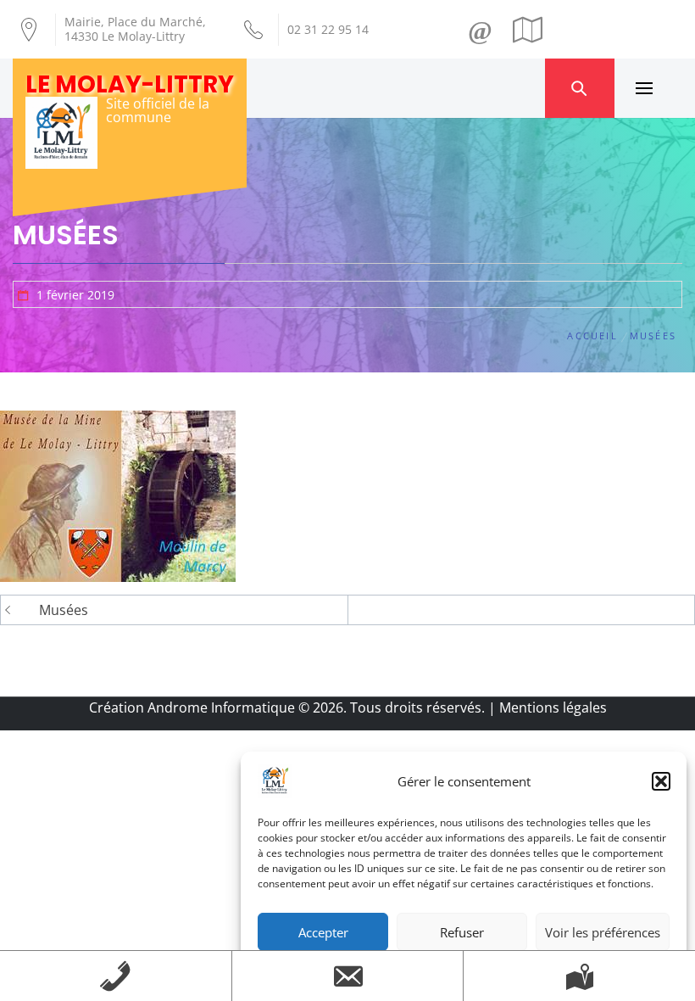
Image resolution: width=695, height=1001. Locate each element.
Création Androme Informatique (192, 707)
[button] (661, 781)
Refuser (462, 932)
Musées (63, 610)
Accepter (323, 932)
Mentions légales (553, 707)
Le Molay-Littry (129, 84)
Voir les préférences (602, 932)
